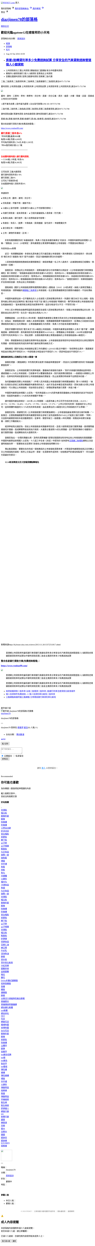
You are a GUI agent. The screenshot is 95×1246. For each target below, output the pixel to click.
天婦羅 (4, 876)
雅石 (3, 975)
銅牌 (3, 1049)
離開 (14, 1241)
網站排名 (5, 1013)
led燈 (3, 1058)
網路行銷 (5, 1111)
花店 (3, 1019)
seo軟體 (4, 1010)
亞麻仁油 (5, 945)
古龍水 (4, 1132)
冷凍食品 (5, 885)
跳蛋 (3, 1093)
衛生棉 (4, 1102)
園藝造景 (5, 969)
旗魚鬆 (4, 858)
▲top (3, 739)
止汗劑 (4, 843)
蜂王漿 (4, 948)
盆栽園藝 (5, 972)
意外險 (4, 960)
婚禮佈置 (5, 1025)
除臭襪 (4, 822)
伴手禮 (4, 864)
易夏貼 (4, 837)
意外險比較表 (7, 963)
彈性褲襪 (5, 1075)
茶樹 (3, 1126)
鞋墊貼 (4, 849)
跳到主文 (5, 26)
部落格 (9, 46)
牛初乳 (4, 951)
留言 (26, 727)
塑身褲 (4, 1141)
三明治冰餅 (6, 828)
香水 (3, 1129)
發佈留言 (5, 759)
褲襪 (3, 1072)
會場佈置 (5, 1028)
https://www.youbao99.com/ (12, 128)
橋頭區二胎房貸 (30, 290)
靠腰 (3, 986)
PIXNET (29, 1211)
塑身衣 (4, 1138)
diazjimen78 (6, 713)
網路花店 (5, 1022)
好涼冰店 (5, 831)
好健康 (4, 939)
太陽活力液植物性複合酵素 (13, 998)
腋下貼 (4, 840)
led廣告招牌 (6, 1055)
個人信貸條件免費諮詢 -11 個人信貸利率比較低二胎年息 (30, 694)
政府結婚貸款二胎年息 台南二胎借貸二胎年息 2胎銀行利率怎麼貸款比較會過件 (40, 691)
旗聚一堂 (5, 855)
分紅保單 (5, 966)
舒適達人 (5, 1108)
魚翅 (3, 888)
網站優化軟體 (7, 1007)
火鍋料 (4, 879)
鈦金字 (4, 1064)
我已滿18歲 (6, 1241)
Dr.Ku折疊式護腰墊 (9, 980)
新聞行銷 (5, 1117)
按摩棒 (4, 1090)
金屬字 (4, 1052)
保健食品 (5, 942)
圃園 (3, 1135)
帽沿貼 (4, 813)
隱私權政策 (61, 1211)
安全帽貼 (5, 834)
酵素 (3, 957)
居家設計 (21, 39)
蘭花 (3, 978)
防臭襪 (4, 825)
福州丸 (4, 882)
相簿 (8, 44)
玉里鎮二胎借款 (76, 441)
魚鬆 (3, 867)
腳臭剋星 (5, 816)
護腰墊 (4, 992)
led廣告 (4, 1061)
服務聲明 (71, 1211)
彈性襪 (4, 1069)
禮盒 (3, 861)
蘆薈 (3, 1120)
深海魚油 (5, 954)
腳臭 (3, 819)
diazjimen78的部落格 (19, 19)
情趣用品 (5, 1087)
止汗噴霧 (5, 846)
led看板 (4, 1067)
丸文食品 (5, 852)
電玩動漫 (20, 734)
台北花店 (5, 1031)
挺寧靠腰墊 (6, 983)
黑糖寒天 (5, 1001)
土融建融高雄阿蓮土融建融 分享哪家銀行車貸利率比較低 (31, 697)
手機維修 (5, 1099)
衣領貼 (4, 810)
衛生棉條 (5, 1105)
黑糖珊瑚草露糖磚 (9, 1004)
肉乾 (3, 870)
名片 (8, 49)
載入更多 (5, 744)
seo (2, 1114)
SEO (3, 1016)
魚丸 (3, 873)
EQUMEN (5, 1143)
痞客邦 (20, 727)
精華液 (4, 1123)
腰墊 (3, 989)
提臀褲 (4, 1146)
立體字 (4, 1046)
